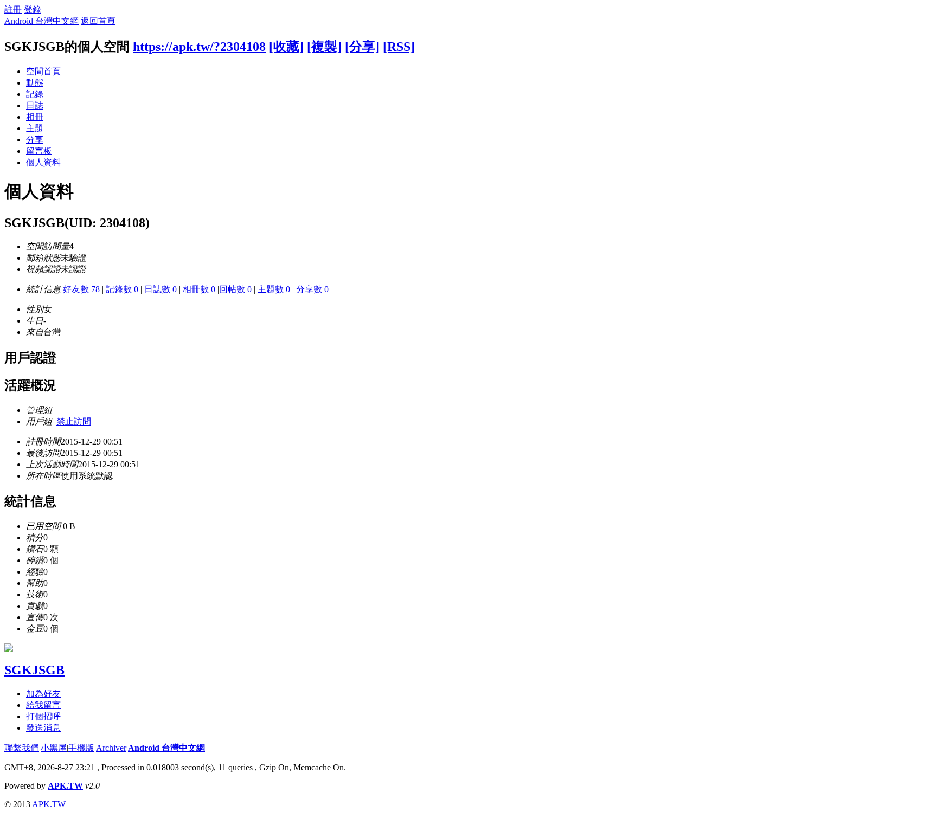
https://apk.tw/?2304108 (199, 47)
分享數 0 (312, 289)
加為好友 (43, 693)
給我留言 (43, 705)
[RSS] (399, 47)
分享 (34, 139)
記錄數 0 (122, 289)
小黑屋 (54, 747)
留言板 (39, 151)
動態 (34, 82)
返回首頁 (98, 20)
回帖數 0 (235, 289)
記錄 (34, 94)
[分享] (362, 47)
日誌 (34, 105)
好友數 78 (81, 289)
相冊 (34, 116)
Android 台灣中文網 (41, 20)
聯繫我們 (21, 747)
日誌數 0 (160, 289)
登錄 (32, 9)
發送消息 (43, 727)
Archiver (111, 747)
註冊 (13, 9)
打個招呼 (43, 716)
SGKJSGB (34, 670)
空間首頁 (43, 71)
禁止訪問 (73, 421)
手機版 (81, 747)
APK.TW (65, 785)
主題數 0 (274, 289)
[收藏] (286, 47)
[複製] (324, 47)
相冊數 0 (199, 289)
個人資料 (43, 162)
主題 (34, 128)
